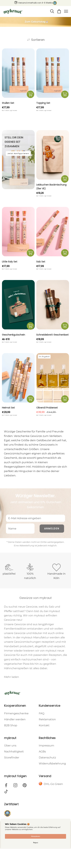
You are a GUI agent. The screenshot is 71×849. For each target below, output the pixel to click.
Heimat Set (8, 407)
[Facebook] (6, 785)
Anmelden (51, 528)
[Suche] (52, 11)
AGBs (42, 751)
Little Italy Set (9, 261)
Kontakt (44, 725)
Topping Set (43, 103)
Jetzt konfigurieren (18, 153)
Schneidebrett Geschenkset (52, 334)
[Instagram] (15, 785)
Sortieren (37, 40)
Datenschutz (47, 757)
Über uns (10, 745)
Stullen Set (8, 103)
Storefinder (11, 757)
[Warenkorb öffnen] (59, 11)
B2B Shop (10, 725)
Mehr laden (11, 677)
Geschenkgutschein (13, 334)
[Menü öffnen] (66, 11)
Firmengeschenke (16, 713)
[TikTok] (6, 791)
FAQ (41, 713)
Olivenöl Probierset (47, 407)
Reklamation (47, 719)
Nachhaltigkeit (14, 751)
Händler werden (15, 719)
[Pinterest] (25, 785)
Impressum (46, 745)
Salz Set (40, 261)
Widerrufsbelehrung (52, 763)
